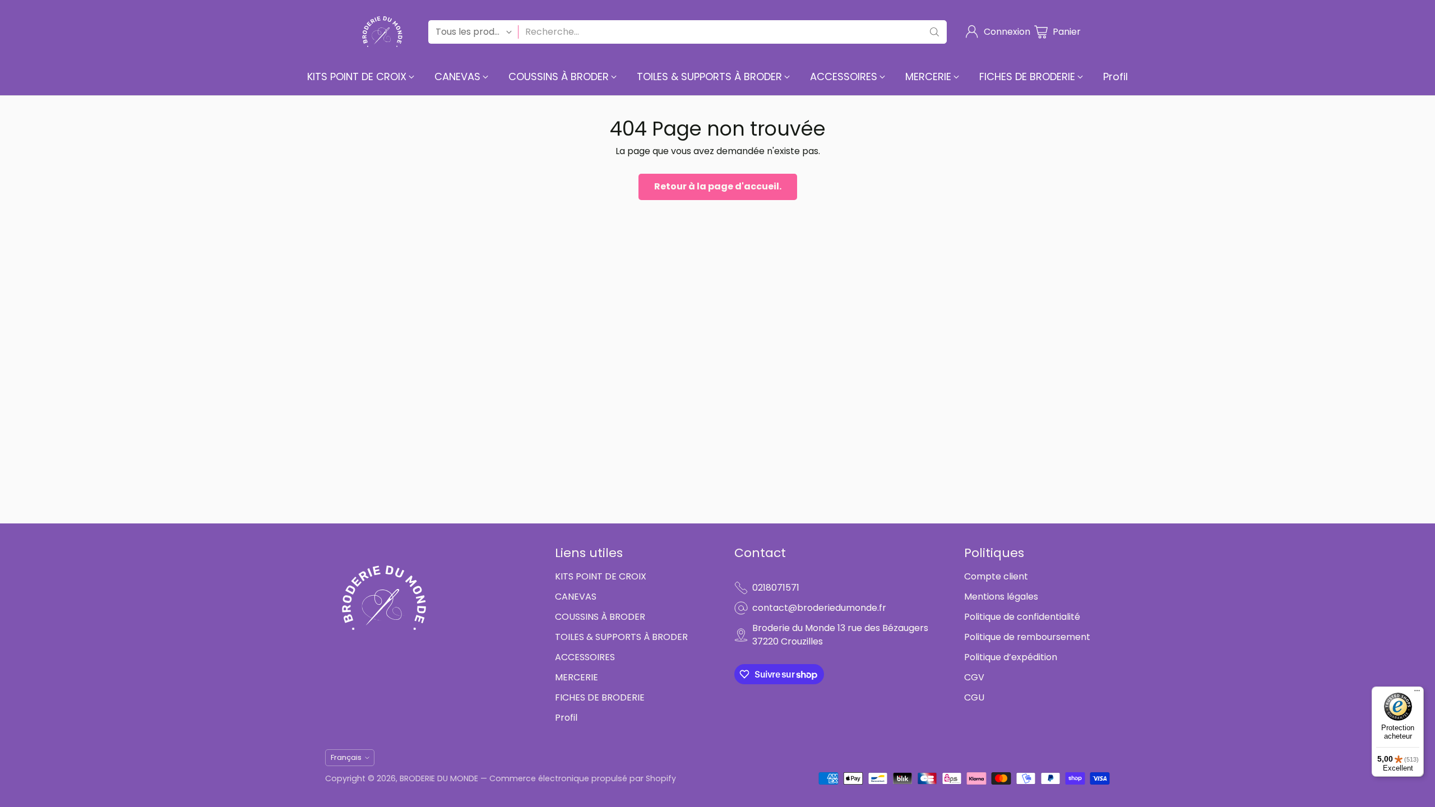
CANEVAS (575, 596)
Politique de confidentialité (1022, 616)
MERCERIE (576, 677)
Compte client (996, 576)
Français (346, 757)
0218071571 (775, 587)
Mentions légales (1001, 596)
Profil (566, 717)
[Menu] (1417, 693)
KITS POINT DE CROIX (600, 576)
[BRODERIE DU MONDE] (382, 31)
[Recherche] (934, 32)
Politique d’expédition (1010, 657)
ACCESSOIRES (585, 657)
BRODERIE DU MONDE (439, 778)
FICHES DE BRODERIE (600, 697)
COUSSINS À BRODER (600, 616)
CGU (974, 697)
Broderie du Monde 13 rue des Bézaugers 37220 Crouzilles (840, 635)
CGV (974, 677)
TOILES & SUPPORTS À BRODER (621, 636)
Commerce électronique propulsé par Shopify (582, 778)
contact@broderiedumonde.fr (819, 607)
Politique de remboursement (1027, 636)
